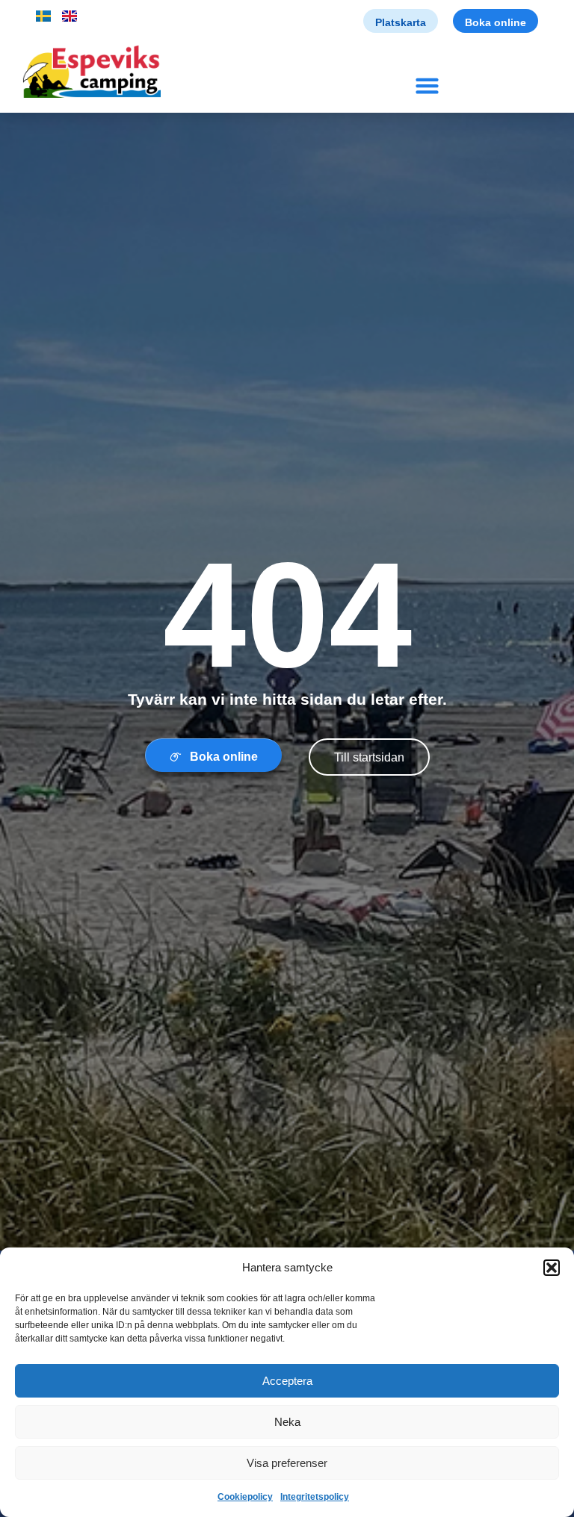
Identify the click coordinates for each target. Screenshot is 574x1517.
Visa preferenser (287, 1463)
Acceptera (287, 1380)
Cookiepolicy (245, 1497)
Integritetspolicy (314, 1497)
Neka (287, 1421)
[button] (551, 1267)
